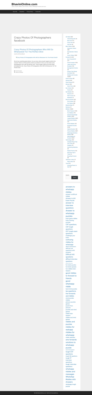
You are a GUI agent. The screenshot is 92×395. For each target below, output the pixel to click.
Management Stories (72, 68)
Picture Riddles (71, 131)
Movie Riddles (70, 123)
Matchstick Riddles (72, 120)
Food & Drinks (69, 78)
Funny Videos (70, 55)
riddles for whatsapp (70, 333)
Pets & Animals (69, 99)
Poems (69, 90)
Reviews (68, 107)
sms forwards (71, 340)
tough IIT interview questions (69, 360)
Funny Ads (70, 42)
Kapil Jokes (70, 161)
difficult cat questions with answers (70, 250)
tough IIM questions (71, 356)
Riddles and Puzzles (72, 75)
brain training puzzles (70, 221)
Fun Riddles (70, 112)
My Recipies (69, 91)
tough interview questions (71, 365)
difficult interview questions (71, 260)
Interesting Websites (72, 147)
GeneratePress (54, 393)
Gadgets (69, 145)
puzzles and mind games (71, 310)
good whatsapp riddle (70, 284)
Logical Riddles (71, 118)
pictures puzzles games (71, 303)
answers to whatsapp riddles (70, 189)
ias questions (71, 291)
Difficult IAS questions (70, 255)
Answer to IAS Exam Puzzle (70, 199)
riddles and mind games (71, 318)
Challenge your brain (70, 236)
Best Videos (69, 46)
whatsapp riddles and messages (70, 371)
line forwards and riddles (70, 295)
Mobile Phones (71, 150)
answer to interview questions (70, 205)
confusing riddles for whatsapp (69, 242)
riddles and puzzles (70, 323)
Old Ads (69, 44)
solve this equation (70, 349)
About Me (15, 11)
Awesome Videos (71, 48)
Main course (70, 95)
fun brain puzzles (71, 265)
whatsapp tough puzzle (71, 385)
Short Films (70, 86)
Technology (68, 140)
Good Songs (69, 82)
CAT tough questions (69, 228)
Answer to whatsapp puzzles (70, 213)
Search (67, 175)
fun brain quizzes (71, 267)
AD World (68, 36)
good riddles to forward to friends (71, 275)
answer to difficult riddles (71, 195)
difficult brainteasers (71, 246)
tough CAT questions (69, 353)
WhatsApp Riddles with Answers (71, 379)
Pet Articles (70, 101)
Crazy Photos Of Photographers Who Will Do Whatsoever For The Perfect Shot (33, 50)
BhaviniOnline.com (24, 4)
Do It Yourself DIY (71, 59)
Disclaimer (22, 11)
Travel (67, 163)
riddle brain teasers (69, 314)
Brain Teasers (70, 111)
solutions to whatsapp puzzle (71, 345)
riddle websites (70, 337)
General (68, 80)
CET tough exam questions (71, 232)
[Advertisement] (46, 23)
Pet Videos (70, 103)
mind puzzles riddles (70, 299)
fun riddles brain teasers (71, 270)
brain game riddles (71, 218)
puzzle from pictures (69, 306)
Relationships (69, 105)
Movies (67, 84)
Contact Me (38, 11)
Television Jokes (70, 159)
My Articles (68, 88)
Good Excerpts (18, 70)
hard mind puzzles (71, 289)
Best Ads (69, 40)
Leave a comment (19, 72)
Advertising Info (71, 38)
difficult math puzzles (69, 263)
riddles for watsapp (70, 328)
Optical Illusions (71, 129)
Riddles (67, 109)
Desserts (69, 93)
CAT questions (71, 224)
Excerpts (68, 57)
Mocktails (69, 97)
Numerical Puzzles (72, 125)
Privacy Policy (30, 11)
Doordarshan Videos (72, 51)
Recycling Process (71, 156)
